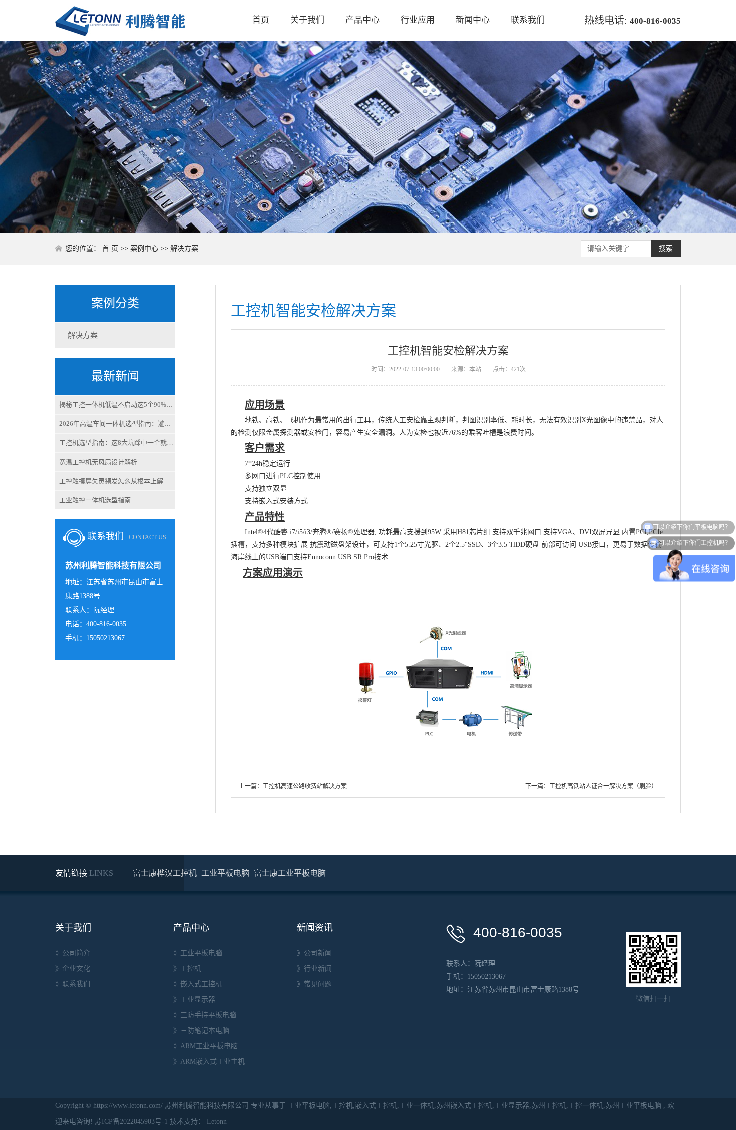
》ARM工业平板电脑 (205, 1046)
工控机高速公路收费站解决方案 (305, 786)
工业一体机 (416, 1105)
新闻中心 (473, 20)
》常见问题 (314, 984)
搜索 (666, 248)
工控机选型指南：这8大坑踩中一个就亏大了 (117, 442)
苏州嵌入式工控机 (464, 1105)
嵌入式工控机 (376, 1105)
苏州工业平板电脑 (633, 1105)
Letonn (217, 1121)
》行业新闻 (314, 968)
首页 (260, 20)
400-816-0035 (655, 21)
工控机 (342, 1105)
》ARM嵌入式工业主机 (209, 1061)
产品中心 (362, 20)
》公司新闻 (314, 953)
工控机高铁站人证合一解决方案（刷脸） (603, 786)
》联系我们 (72, 984)
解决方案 (184, 248)
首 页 (110, 248)
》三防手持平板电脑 (204, 1015)
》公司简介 (72, 953)
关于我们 (307, 20)
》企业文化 (72, 968)
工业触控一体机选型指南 (95, 500)
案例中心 (144, 248)
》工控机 (187, 968)
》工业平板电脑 (197, 953)
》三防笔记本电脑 (201, 1030)
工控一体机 (585, 1105)
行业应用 (418, 20)
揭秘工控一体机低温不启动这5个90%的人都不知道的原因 (117, 404)
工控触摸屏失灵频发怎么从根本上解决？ (117, 481)
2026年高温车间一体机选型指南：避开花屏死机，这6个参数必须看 (117, 423)
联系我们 (528, 20)
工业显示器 (511, 1105)
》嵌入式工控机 (197, 984)
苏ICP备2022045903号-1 (131, 1121)
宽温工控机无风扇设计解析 (98, 462)
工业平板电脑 (226, 873)
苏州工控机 (548, 1105)
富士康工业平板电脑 (290, 873)
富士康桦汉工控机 (166, 873)
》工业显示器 (194, 999)
